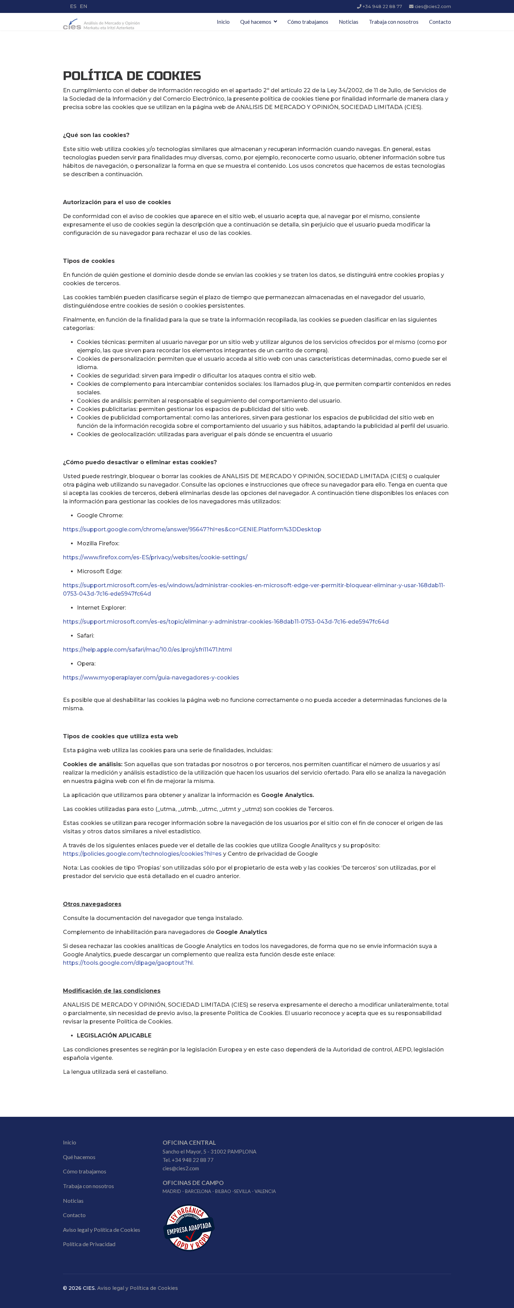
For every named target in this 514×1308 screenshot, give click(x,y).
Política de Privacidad (89, 1244)
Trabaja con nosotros (394, 22)
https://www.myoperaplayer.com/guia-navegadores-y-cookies (151, 677)
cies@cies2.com (433, 6)
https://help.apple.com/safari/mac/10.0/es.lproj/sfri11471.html (147, 649)
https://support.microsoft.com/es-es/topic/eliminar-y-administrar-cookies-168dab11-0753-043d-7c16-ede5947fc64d (226, 621)
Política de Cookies (117, 1229)
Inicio (223, 22)
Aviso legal (76, 1229)
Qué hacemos (255, 22)
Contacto (440, 22)
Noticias (348, 22)
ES (73, 6)
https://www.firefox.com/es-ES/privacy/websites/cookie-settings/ (155, 557)
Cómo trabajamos (307, 22)
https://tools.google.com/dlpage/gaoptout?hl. (128, 963)
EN (83, 6)
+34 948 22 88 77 (382, 6)
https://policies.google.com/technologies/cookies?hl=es (142, 853)
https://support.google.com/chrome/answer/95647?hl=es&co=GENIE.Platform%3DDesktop (192, 529)
